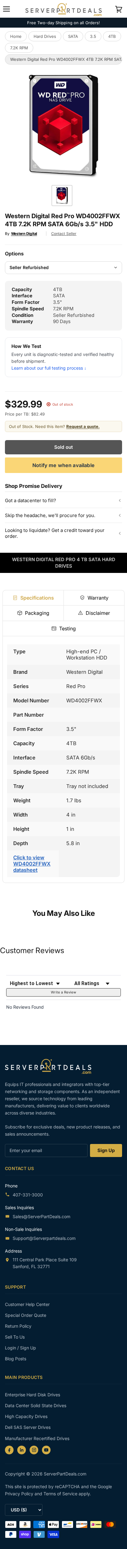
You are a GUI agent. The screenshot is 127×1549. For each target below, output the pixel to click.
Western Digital (24, 233)
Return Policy (18, 1326)
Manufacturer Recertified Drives (37, 1438)
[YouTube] (46, 1450)
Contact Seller (63, 233)
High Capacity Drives (26, 1416)
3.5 (93, 36)
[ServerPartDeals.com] (51, 1066)
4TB (112, 36)
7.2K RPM (19, 47)
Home (16, 36)
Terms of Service (61, 1493)
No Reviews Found (25, 1007)
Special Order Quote (25, 1315)
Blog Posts (15, 1358)
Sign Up (106, 1150)
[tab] (33, 597)
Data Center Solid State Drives (35, 1405)
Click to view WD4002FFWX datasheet (32, 863)
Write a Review (63, 992)
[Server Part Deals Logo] (63, 8)
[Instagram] (34, 1450)
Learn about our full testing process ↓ (48, 368)
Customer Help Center (27, 1304)
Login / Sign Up (20, 1347)
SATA (73, 36)
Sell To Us (15, 1337)
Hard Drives (45, 36)
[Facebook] (9, 1450)
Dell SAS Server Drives (28, 1427)
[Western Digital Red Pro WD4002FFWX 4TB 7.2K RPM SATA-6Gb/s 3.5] (62, 195)
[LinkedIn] (21, 1450)
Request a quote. (83, 426)
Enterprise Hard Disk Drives (32, 1394)
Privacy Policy (20, 1493)
